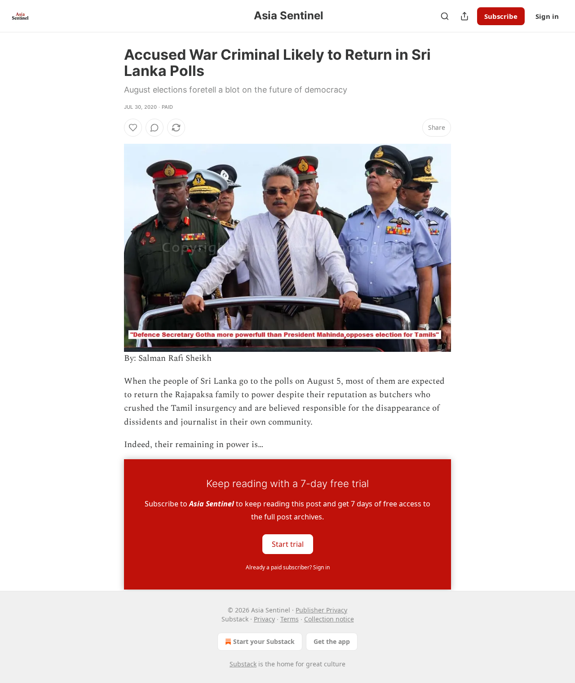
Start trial (288, 544)
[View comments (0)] (155, 128)
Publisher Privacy (321, 610)
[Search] (445, 16)
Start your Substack (264, 641)
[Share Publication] (464, 16)
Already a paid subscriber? (288, 567)
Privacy (264, 619)
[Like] (133, 128)
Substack (243, 664)
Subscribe (501, 16)
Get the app (332, 641)
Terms (289, 619)
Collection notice (329, 619)
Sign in (547, 16)
